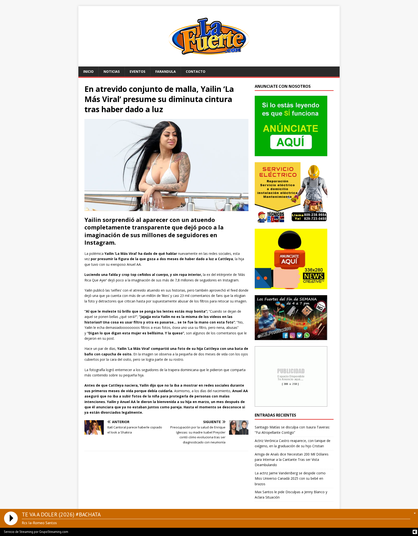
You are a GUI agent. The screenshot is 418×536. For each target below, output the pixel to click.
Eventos (137, 71)
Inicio (88, 71)
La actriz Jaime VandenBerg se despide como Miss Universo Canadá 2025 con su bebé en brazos (290, 478)
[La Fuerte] (209, 63)
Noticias (112, 71)
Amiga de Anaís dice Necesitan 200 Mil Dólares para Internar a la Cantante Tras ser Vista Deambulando (291, 459)
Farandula (165, 71)
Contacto (195, 71)
